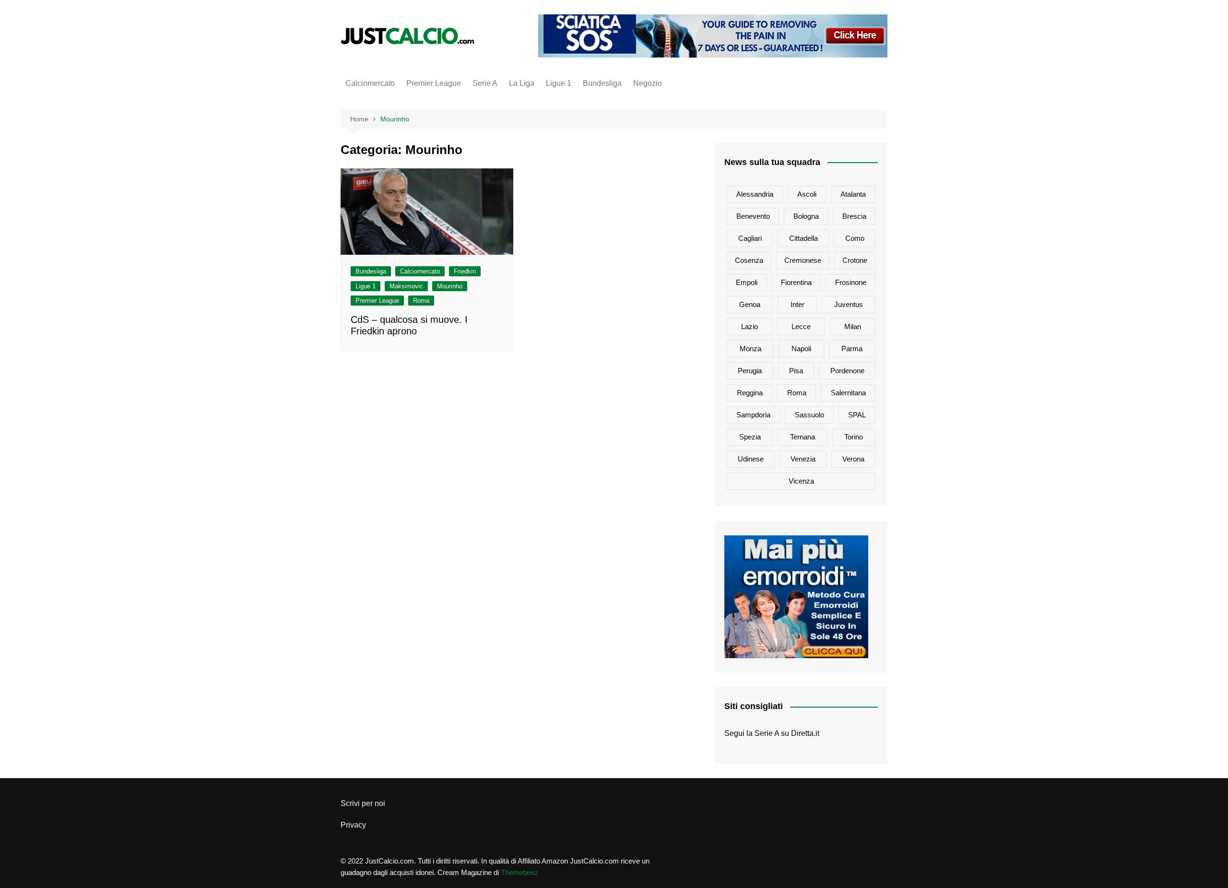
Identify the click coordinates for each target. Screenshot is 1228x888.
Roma (421, 300)
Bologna (806, 216)
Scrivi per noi (363, 803)
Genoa (749, 304)
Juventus (848, 304)
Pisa (796, 371)
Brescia (854, 216)
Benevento (753, 216)
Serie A (484, 83)
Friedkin (465, 271)
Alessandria (754, 194)
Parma (851, 348)
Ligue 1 (558, 83)
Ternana (802, 437)
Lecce (801, 326)
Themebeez (519, 872)
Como (854, 238)
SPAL (857, 415)
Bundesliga (602, 83)
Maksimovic (406, 286)
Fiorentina (796, 282)
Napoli (801, 348)
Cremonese (802, 260)
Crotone (854, 260)
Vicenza (801, 481)
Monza (750, 348)
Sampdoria (753, 415)
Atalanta (853, 194)
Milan (852, 326)
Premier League (433, 83)
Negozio (647, 83)
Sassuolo (809, 415)
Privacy (353, 825)
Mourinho (449, 286)
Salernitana (848, 393)
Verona (853, 459)
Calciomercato (370, 83)
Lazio (749, 326)
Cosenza (749, 260)
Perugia (750, 371)
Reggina (750, 393)
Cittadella (803, 238)
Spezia (750, 437)
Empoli (746, 282)
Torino (853, 437)
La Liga (521, 83)
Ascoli (806, 194)
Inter (797, 304)
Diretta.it (805, 733)
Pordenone (847, 371)
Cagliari (750, 238)
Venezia (803, 459)
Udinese (751, 459)
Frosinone (850, 282)
